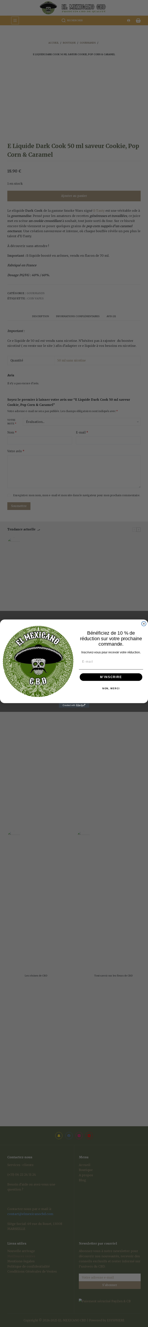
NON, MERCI (111, 688)
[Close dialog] (144, 623)
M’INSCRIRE (111, 676)
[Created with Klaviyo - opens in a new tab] (74, 705)
